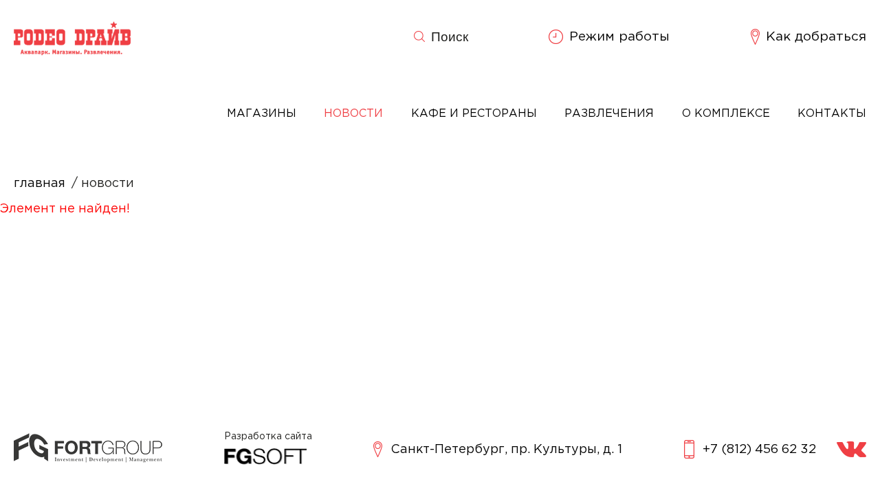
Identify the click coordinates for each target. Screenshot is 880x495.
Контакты (832, 114)
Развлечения (609, 114)
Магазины (261, 114)
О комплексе (726, 114)
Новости (353, 114)
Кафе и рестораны (474, 114)
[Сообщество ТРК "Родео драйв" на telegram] (851, 449)
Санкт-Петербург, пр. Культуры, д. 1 (506, 449)
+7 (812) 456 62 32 (759, 449)
